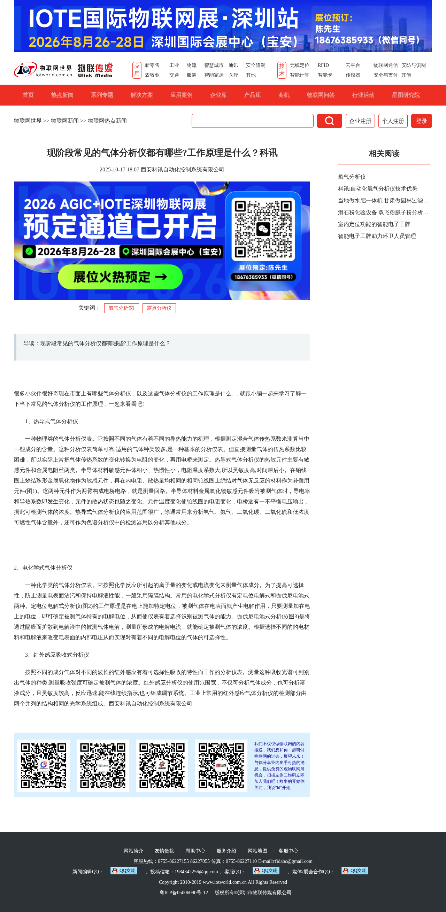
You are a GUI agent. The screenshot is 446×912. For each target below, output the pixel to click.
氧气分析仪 (352, 177)
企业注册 (360, 121)
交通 (174, 75)
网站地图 (257, 850)
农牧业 (152, 75)
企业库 (218, 95)
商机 (284, 95)
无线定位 (299, 65)
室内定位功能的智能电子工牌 (374, 224)
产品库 (252, 95)
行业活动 (363, 95)
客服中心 (288, 850)
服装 (192, 75)
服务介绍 (226, 850)
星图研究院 (406, 95)
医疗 (233, 75)
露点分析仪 (159, 308)
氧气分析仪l (121, 308)
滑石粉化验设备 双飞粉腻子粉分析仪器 (385, 212)
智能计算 (299, 75)
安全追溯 (256, 65)
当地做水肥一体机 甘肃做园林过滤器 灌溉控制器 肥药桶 (385, 200)
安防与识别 (413, 65)
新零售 (152, 65)
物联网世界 (28, 121)
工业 (174, 65)
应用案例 (181, 95)
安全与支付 (386, 75)
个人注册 (393, 121)
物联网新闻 (65, 121)
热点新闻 (62, 95)
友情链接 (164, 850)
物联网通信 (386, 65)
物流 (192, 65)
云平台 (353, 65)
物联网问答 (321, 95)
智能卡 (325, 75)
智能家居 (214, 75)
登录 (421, 121)
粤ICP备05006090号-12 (184, 892)
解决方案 (142, 95)
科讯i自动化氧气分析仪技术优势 (377, 189)
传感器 (353, 75)
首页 (28, 95)
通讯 (233, 65)
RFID (323, 65)
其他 (251, 75)
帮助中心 (195, 850)
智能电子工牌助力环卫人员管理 (377, 236)
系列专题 (102, 95)
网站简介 (133, 850)
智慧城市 (214, 65)
